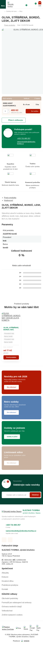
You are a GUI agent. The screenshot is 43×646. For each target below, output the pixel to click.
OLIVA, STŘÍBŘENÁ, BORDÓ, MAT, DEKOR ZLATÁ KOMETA (11, 331)
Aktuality (5, 573)
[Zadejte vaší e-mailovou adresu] (21, 495)
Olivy (20, 11)
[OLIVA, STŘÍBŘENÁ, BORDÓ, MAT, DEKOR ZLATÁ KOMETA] (11, 318)
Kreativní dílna (7, 581)
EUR (40, 5)
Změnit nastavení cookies (12, 615)
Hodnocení (8, 200)
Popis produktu (9, 25)
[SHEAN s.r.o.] (25, 641)
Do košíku (34, 111)
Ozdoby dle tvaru (11, 11)
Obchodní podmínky (10, 598)
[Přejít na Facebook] (4, 539)
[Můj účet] (30, 4)
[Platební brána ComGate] (8, 628)
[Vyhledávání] (21, 4)
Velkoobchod (7, 611)
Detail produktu (11, 357)
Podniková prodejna (10, 585)
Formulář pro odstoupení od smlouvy (16, 603)
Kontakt (5, 589)
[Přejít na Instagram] (10, 539)
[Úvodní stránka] (3, 11)
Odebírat (35, 495)
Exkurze (5, 577)
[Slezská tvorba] (11, 4)
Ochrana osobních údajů (12, 607)
